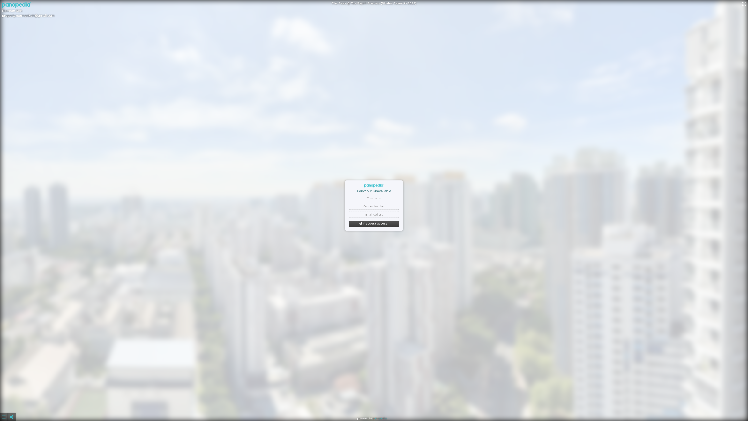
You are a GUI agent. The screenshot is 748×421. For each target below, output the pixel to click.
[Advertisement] (374, 407)
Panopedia (380, 418)
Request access (375, 224)
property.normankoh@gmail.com (28, 16)
